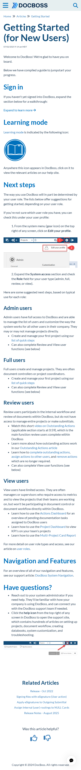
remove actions (67, 456)
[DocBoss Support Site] (30, 3)
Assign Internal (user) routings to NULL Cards (41, 707)
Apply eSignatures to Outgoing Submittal (41, 702)
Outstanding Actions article (38, 448)
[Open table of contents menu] (7, 4)
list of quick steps (23, 340)
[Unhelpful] (47, 739)
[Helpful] (34, 739)
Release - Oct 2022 (41, 691)
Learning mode (14, 132)
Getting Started (40, 16)
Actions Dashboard (53, 513)
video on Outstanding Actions (54, 426)
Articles (21, 16)
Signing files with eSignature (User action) (42, 696)
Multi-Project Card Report (58, 535)
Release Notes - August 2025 (41, 713)
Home (7, 16)
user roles (23, 549)
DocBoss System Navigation (54, 575)
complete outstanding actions (50, 452)
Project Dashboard (53, 526)
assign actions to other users (30, 456)
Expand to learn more (18, 110)
